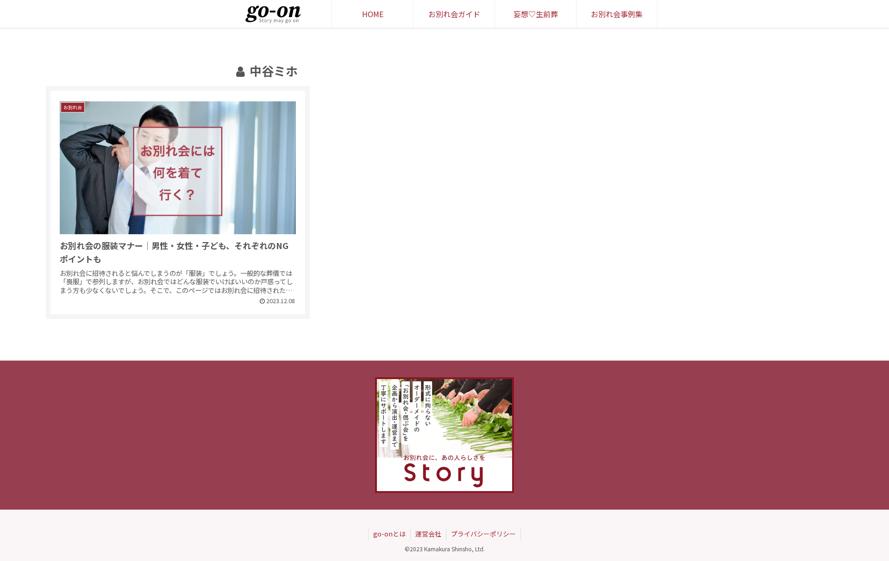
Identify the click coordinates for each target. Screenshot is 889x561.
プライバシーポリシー (483, 533)
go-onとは (389, 533)
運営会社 (428, 533)
